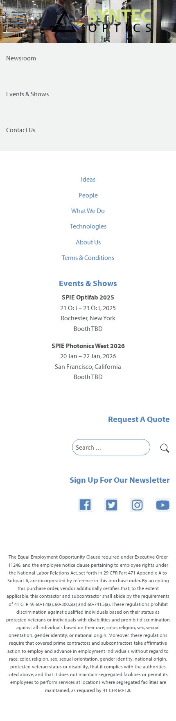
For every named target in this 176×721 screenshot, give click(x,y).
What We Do (88, 210)
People (88, 195)
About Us (88, 242)
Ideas (88, 179)
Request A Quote (139, 419)
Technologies (88, 226)
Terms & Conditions (88, 257)
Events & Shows (88, 283)
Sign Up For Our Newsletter (120, 480)
